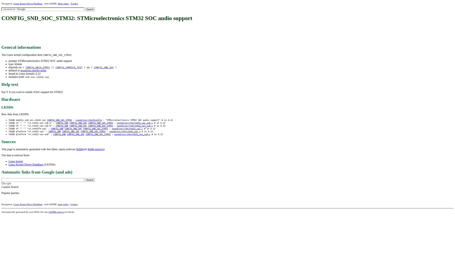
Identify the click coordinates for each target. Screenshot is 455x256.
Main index (63, 3)
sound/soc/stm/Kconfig (33, 70)
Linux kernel (16, 161)
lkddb (79, 149)
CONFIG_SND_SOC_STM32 (59, 120)
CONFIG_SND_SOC (104, 67)
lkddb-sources (95, 149)
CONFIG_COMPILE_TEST (68, 67)
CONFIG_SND (62, 123)
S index (74, 3)
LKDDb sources (56, 212)
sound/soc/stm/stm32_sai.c (127, 128)
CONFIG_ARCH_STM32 (38, 67)
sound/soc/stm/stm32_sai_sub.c (135, 123)
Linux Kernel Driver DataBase (28, 3)
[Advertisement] (66, 33)
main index (63, 204)
